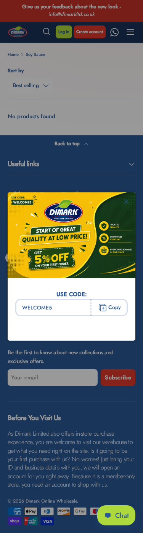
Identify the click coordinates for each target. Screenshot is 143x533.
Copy (114, 307)
